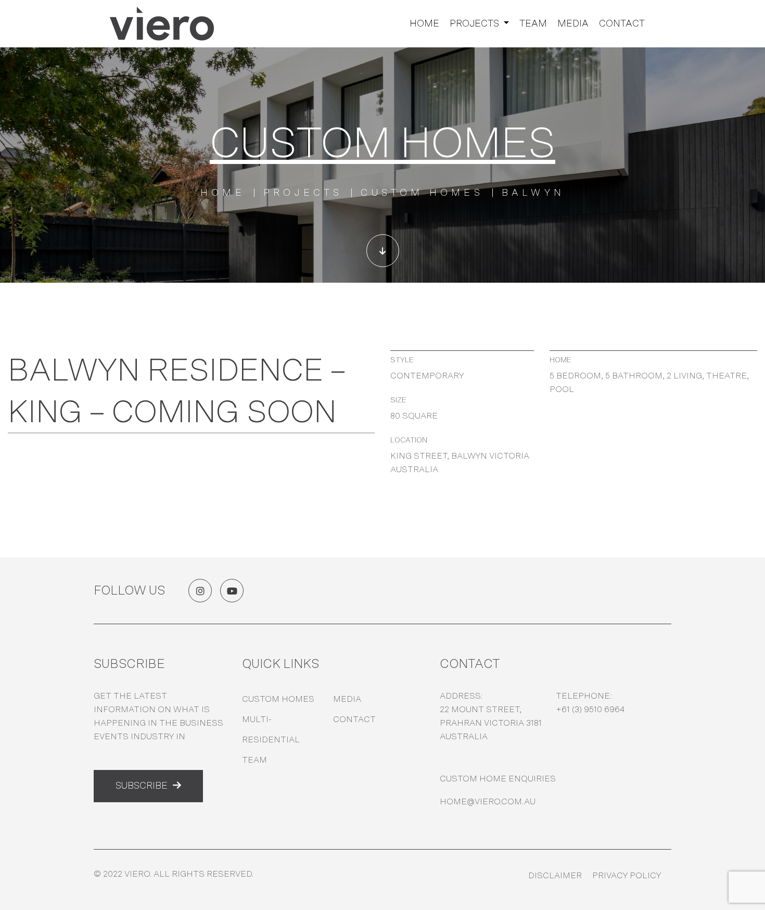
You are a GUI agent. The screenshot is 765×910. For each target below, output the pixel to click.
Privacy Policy (626, 875)
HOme (222, 193)
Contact (622, 24)
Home (424, 24)
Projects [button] (475, 24)
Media (573, 24)
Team (533, 24)
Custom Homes (422, 193)
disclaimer (555, 875)
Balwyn (533, 193)
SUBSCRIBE (142, 786)
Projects (303, 193)
